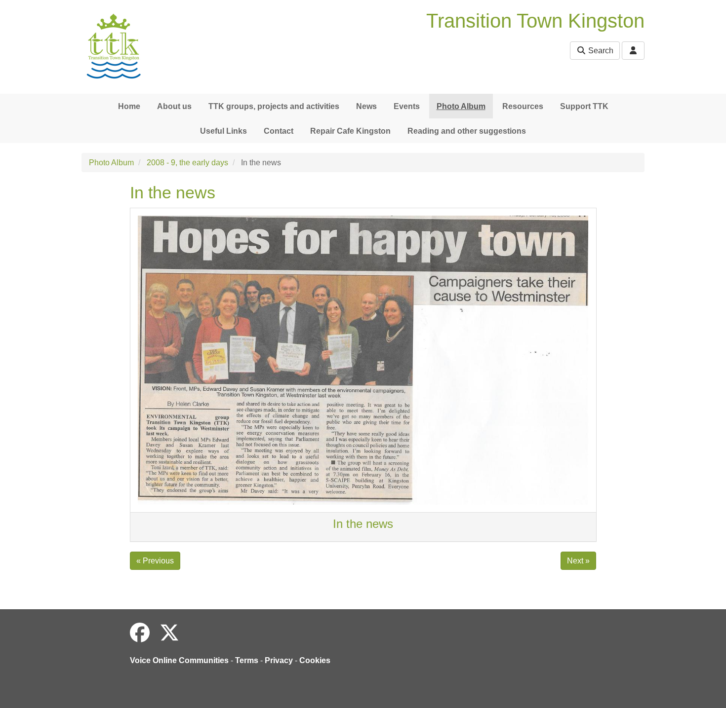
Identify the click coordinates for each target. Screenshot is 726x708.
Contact (278, 131)
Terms (246, 660)
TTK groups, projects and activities (273, 106)
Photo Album (461, 106)
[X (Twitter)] (169, 633)
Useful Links (223, 131)
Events (407, 106)
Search (599, 50)
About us (174, 106)
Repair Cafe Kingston (350, 131)
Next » (578, 561)
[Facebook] (140, 633)
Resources (522, 106)
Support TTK (584, 106)
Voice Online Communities (179, 660)
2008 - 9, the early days (187, 162)
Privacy (279, 660)
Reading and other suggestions (466, 131)
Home (129, 106)
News (366, 106)
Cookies (314, 660)
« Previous (155, 561)
